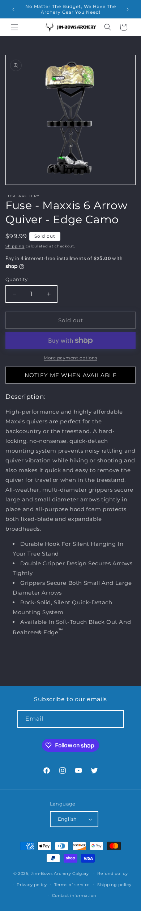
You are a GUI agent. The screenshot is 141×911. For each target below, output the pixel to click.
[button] (14, 27)
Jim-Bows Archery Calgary (60, 873)
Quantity (16, 279)
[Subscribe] (115, 719)
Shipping (15, 246)
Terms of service (72, 884)
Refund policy (112, 873)
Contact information (74, 895)
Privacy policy (32, 884)
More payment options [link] (70, 357)
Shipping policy (114, 884)
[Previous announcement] (13, 9)
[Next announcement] (128, 9)
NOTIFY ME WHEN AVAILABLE (71, 375)
